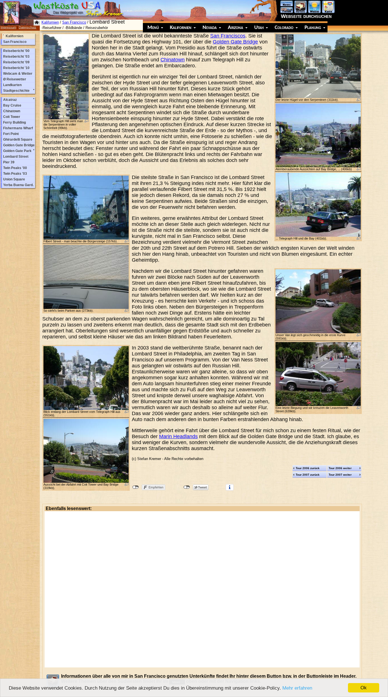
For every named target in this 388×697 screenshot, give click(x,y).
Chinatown (172, 60)
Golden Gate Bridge (235, 42)
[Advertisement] (202, 589)
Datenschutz (27, 27)
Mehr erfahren (297, 688)
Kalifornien (50, 22)
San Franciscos (227, 36)
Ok (363, 687)
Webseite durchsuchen (306, 16)
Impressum (8, 27)
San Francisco (74, 22)
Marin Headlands (178, 436)
